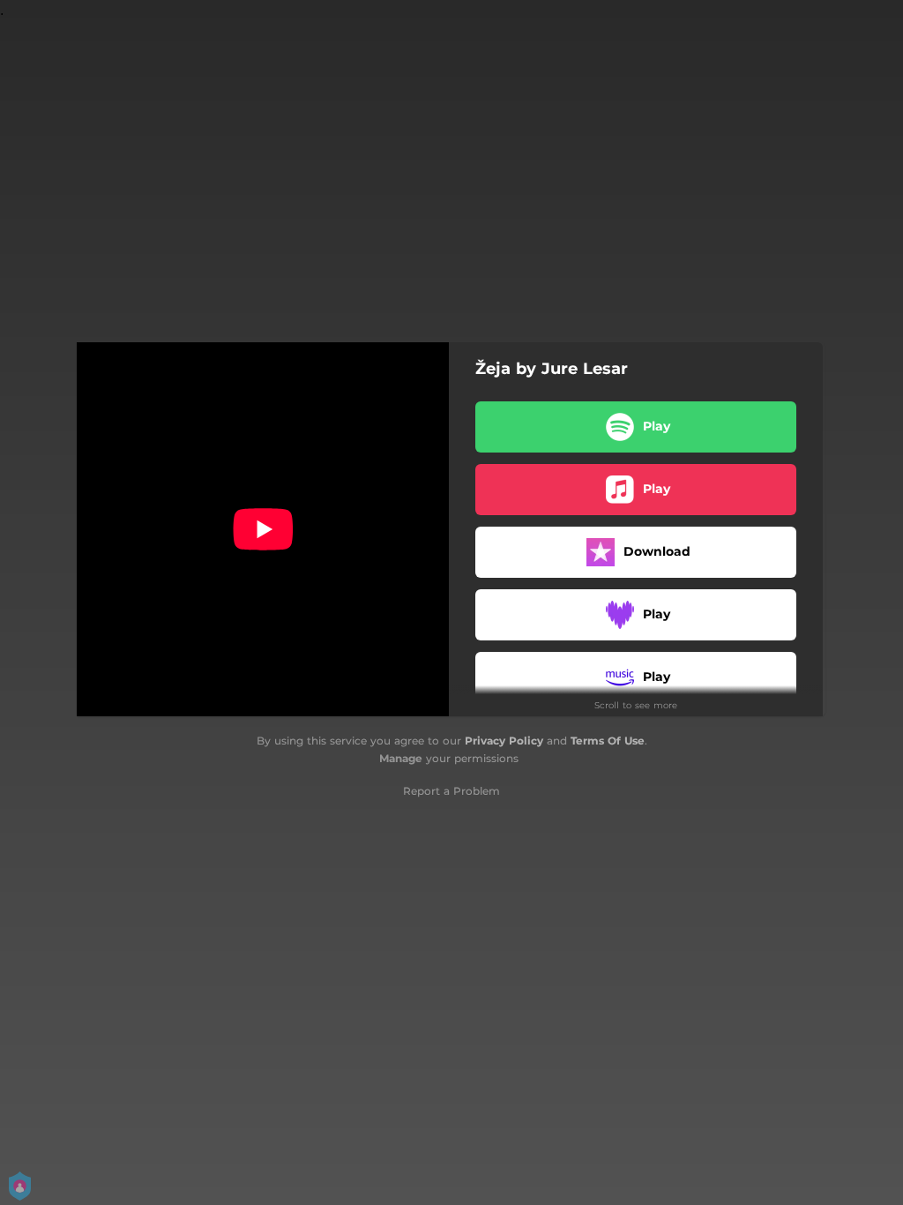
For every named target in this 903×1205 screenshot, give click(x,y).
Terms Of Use (608, 740)
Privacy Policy (504, 740)
